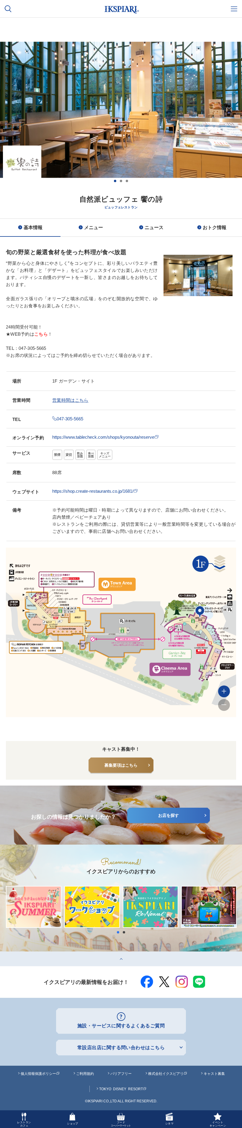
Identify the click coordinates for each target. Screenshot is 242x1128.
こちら (41, 334)
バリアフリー (121, 1073)
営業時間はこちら (70, 400)
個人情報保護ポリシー (38, 1073)
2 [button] (121, 181)
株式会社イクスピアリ (166, 1073)
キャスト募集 (214, 1073)
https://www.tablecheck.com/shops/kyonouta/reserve (103, 437)
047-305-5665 (70, 418)
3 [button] (127, 181)
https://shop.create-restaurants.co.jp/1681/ (92, 491)
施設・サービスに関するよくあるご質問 (121, 1025)
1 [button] (115, 181)
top (3, 953)
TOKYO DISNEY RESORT (121, 1089)
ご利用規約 (85, 1073)
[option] (121, 139)
